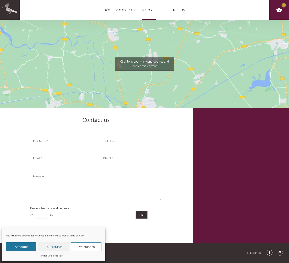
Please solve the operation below (50, 211)
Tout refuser (53, 247)
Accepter (21, 247)
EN (173, 9)
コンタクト (149, 9)
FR (163, 9)
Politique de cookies (52, 255)
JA (183, 9)
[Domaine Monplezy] (10, 10)
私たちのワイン (126, 9)
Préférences (86, 247)
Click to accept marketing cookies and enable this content (144, 64)
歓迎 (107, 9)
